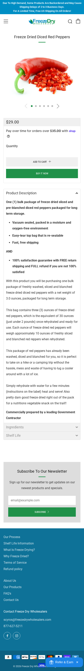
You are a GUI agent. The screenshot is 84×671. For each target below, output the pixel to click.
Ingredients (15, 427)
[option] (42, 75)
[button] (32, 106)
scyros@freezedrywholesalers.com (27, 620)
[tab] (42, 193)
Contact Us (11, 600)
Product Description (21, 193)
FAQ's (7, 593)
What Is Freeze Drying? (19, 550)
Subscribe (40, 511)
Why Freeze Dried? (16, 556)
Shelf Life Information (19, 543)
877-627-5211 (13, 626)
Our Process (12, 537)
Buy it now (42, 173)
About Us (10, 580)
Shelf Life (13, 435)
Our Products (12, 587)
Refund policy (13, 569)
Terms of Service (15, 562)
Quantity (12, 146)
